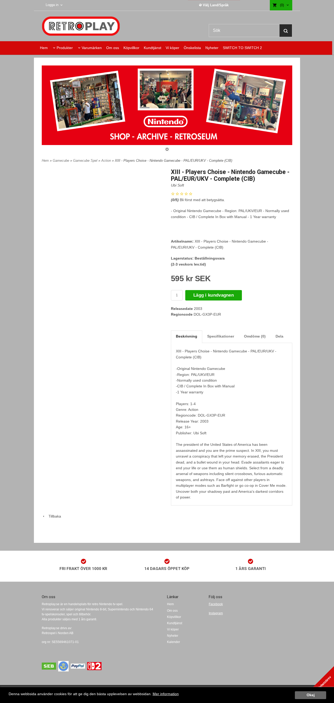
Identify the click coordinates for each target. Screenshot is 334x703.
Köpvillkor (131, 48)
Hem (44, 48)
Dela (279, 336)
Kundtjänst (152, 48)
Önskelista (192, 48)
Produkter (65, 48)
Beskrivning (186, 336)
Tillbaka (53, 516)
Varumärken (92, 48)
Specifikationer (220, 336)
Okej (311, 695)
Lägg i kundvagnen (213, 295)
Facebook (216, 604)
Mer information (166, 694)
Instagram (216, 613)
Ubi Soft (177, 185)
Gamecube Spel (85, 161)
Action (106, 161)
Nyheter (211, 48)
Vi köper (172, 48)
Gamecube (61, 161)
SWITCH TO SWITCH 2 (242, 48)
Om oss (112, 48)
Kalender (173, 642)
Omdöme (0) (255, 336)
